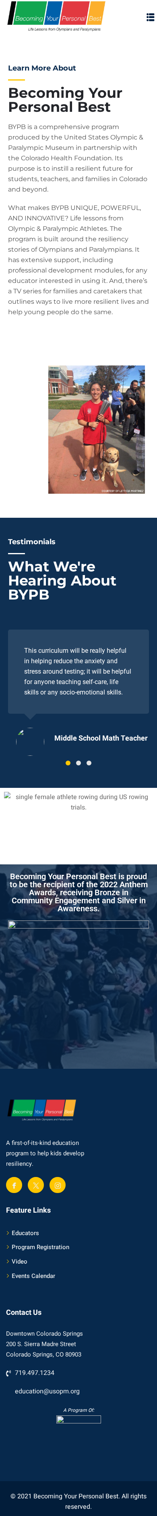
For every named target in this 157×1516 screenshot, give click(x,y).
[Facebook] (14, 1185)
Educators (25, 1233)
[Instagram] (58, 1185)
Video (19, 1261)
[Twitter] (36, 1185)
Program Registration (40, 1247)
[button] (68, 763)
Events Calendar (33, 1276)
